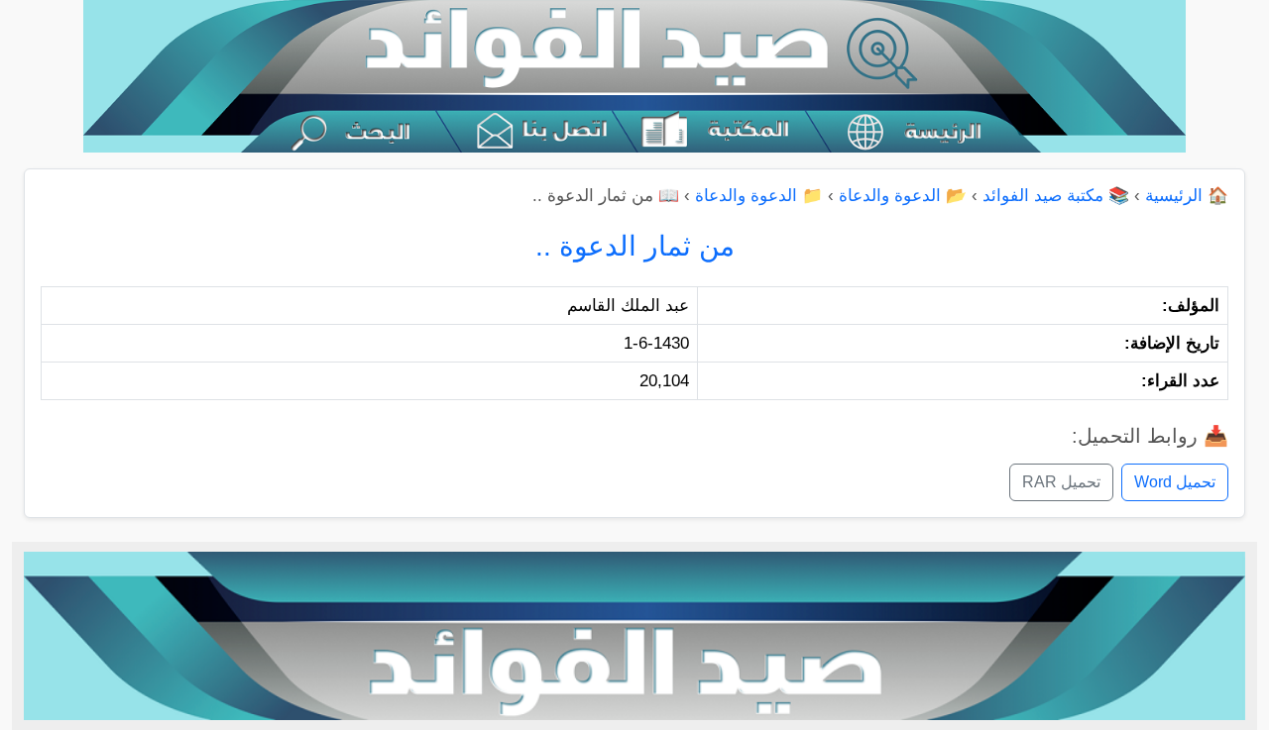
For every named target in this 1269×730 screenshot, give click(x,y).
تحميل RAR (1061, 481)
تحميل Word (1174, 481)
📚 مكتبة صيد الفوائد (1055, 195)
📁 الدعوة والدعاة (759, 195)
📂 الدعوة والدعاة (903, 195)
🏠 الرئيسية (1186, 195)
